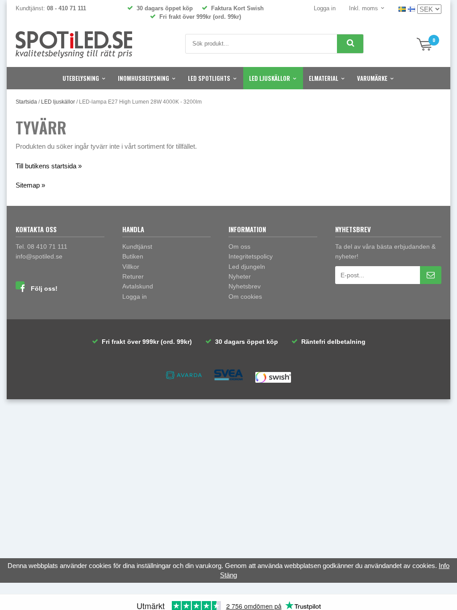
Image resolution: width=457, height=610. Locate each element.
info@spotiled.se (39, 256)
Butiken (132, 256)
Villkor (130, 266)
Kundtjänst (137, 246)
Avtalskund (137, 286)
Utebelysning (80, 78)
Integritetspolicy (250, 256)
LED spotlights (209, 78)
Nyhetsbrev (244, 286)
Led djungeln (246, 266)
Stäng (228, 575)
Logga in (325, 8)
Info (444, 565)
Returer (133, 276)
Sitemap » (30, 185)
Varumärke (372, 78)
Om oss (239, 246)
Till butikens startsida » (49, 166)
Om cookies (245, 296)
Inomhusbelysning (143, 78)
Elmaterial (323, 78)
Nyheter (239, 276)
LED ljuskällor (269, 78)
